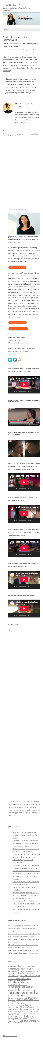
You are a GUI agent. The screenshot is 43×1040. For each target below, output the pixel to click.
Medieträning (27, 1007)
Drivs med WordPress (10, 1036)
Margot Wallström (13, 1001)
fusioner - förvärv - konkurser (22, 973)
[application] (24, 384)
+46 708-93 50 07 (16, 340)
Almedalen (21, 966)
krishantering (35, 134)
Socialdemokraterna (27, 1013)
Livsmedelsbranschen (24, 1000)
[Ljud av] (33, 391)
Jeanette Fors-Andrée (13, 50)
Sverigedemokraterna (17, 1018)
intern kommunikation (18, 982)
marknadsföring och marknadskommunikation (19, 1004)
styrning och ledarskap (22, 1016)
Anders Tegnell (31, 966)
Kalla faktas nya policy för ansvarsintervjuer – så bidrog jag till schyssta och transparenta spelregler (23, 928)
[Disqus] (21, 176)
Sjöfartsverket (33, 1011)
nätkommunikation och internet (23, 1009)
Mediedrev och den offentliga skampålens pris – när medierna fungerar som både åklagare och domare (25, 895)
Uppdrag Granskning (29, 1020)
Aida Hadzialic (12, 966)
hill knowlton (13, 980)
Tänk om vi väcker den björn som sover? (26, 871)
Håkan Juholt (23, 980)
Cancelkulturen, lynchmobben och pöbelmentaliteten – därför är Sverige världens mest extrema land (25, 843)
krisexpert (11, 990)
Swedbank (31, 1019)
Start (11, 43)
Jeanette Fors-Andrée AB (16, 242)
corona (23, 970)
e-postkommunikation (17, 971)
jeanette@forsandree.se (20, 343)
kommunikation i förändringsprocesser (20, 985)
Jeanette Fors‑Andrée (15, 5)
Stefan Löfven (13, 1014)
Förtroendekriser (19, 978)
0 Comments (7, 130)
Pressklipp (17, 43)
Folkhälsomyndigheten (33, 971)
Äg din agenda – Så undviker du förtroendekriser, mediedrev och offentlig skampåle (25, 876)
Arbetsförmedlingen (14, 970)
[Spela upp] (11, 391)
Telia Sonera (12, 1021)
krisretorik (12, 998)
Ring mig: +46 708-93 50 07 (17, 267)
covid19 (28, 970)
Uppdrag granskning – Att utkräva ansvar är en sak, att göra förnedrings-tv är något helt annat (26, 903)
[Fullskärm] (37, 391)
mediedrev (13, 1007)
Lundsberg (36, 1000)
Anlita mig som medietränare (18, 329)
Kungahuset (11, 1000)
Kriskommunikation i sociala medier (23, 994)
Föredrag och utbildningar (24, 975)
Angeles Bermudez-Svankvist (16, 968)
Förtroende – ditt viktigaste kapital (24, 832)
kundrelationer (31, 997)
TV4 (18, 1021)
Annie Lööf (29, 968)
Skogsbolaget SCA (13, 1013)
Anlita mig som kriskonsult (17, 323)
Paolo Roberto (12, 1011)
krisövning (20, 998)
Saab (27, 1011)
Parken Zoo (21, 1011)
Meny (5, 29)
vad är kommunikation (17, 1022)
